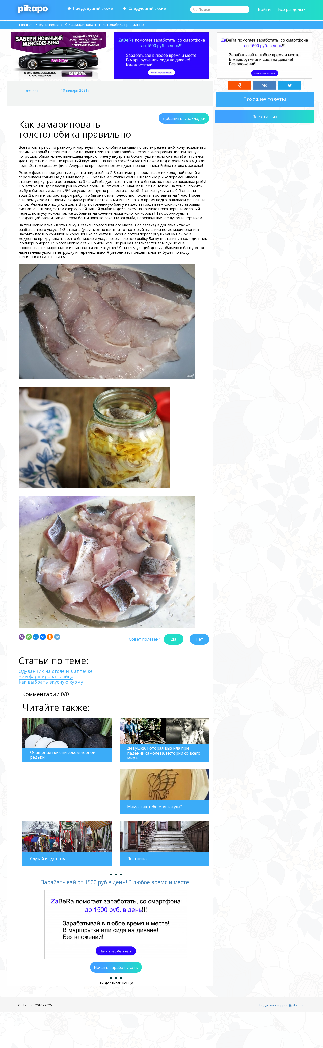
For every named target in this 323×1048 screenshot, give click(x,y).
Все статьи (264, 117)
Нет (199, 639)
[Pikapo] (32, 9)
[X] (289, 85)
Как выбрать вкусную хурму (51, 682)
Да (173, 639)
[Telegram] (57, 637)
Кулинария (49, 24)
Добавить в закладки (184, 118)
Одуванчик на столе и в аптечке (56, 671)
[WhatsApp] (29, 637)
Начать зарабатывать (116, 967)
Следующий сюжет (147, 8)
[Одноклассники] (50, 637)
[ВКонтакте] (43, 637)
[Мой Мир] (36, 637)
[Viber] (22, 637)
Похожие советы (264, 99)
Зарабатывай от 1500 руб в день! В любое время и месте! (116, 882)
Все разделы (291, 9)
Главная (26, 24)
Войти (264, 9)
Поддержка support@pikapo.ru (282, 1005)
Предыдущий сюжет (93, 8)
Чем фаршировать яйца (46, 676)
